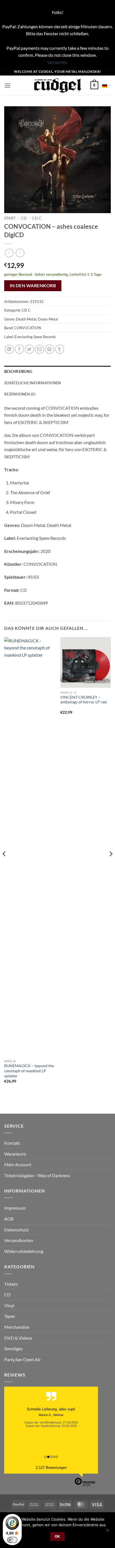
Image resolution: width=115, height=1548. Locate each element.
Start (10, 218)
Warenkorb (15, 1153)
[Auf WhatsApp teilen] (9, 349)
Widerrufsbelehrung (23, 1251)
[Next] (110, 865)
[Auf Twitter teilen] (29, 349)
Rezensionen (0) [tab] (19, 394)
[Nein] (107, 1531)
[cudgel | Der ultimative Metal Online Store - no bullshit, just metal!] (58, 85)
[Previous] (4, 865)
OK (57, 1536)
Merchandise (16, 1327)
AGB (8, 1218)
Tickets (11, 1284)
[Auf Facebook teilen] (19, 349)
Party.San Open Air (22, 1359)
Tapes (9, 1316)
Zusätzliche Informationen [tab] (32, 383)
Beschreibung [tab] (18, 371)
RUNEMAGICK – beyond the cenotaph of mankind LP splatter (29, 1071)
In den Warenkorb (33, 285)
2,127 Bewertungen (51, 1467)
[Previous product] (20, 253)
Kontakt (12, 1143)
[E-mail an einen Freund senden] (39, 349)
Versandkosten (18, 1240)
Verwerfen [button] (57, 62)
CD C (37, 218)
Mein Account (17, 1164)
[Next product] (9, 253)
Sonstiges (13, 1348)
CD (24, 218)
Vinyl (9, 1305)
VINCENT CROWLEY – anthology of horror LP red (83, 700)
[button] (7, 85)
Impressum (15, 1207)
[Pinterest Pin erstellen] (49, 349)
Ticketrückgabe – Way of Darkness (37, 1175)
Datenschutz (16, 1229)
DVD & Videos (18, 1337)
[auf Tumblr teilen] (59, 349)
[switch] (12, 1540)
